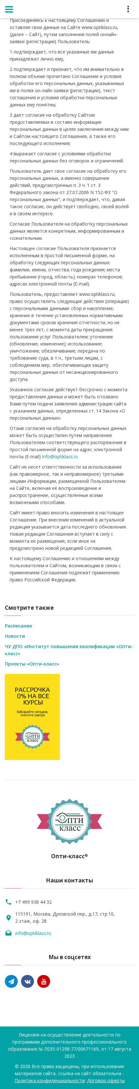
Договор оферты (106, 1080)
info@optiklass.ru (60, 456)
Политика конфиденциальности (50, 1080)
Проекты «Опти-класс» (32, 664)
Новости (15, 636)
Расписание (18, 626)
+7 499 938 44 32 (33, 902)
